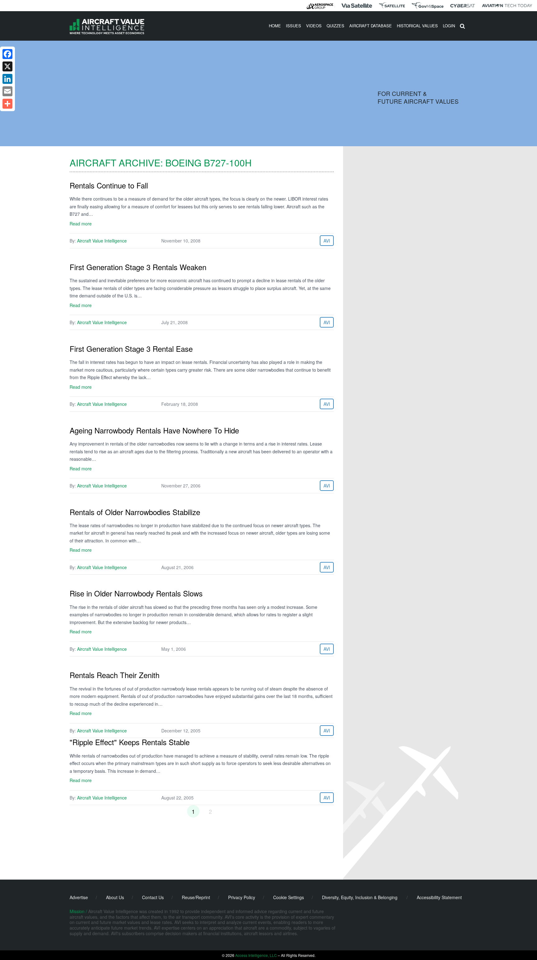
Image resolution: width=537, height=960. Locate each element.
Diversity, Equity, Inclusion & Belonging (359, 897)
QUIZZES (335, 26)
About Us (115, 897)
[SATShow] (392, 5)
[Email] (7, 91)
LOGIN (449, 26)
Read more (81, 223)
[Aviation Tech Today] (507, 5)
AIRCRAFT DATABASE (370, 26)
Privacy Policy (241, 897)
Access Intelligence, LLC (256, 955)
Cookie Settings (288, 897)
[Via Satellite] (357, 5)
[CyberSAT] (462, 5)
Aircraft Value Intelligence (102, 241)
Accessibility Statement (439, 897)
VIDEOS (314, 26)
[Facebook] (7, 54)
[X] (7, 66)
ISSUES (293, 26)
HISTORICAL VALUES (417, 26)
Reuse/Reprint (196, 897)
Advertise (79, 897)
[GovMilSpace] (427, 5)
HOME (275, 26)
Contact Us (153, 897)
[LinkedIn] (7, 79)
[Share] (7, 103)
